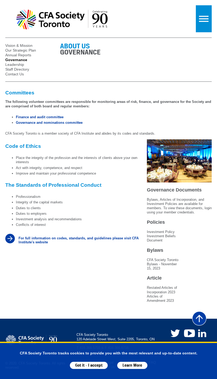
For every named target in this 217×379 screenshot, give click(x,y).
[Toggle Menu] (204, 18)
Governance (16, 60)
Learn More (132, 365)
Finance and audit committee (40, 117)
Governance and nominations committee (49, 123)
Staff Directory (17, 69)
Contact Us (14, 74)
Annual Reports (18, 55)
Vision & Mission (19, 45)
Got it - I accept (88, 365)
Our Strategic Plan (20, 50)
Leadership (14, 64)
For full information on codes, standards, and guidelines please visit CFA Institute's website (79, 240)
